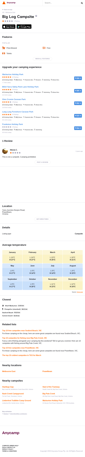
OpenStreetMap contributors (18, 414)
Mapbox (6, 414)
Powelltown (47, 371)
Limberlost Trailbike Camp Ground (16, 400)
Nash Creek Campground (13, 394)
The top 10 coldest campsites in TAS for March (21, 355)
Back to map (8, 9)
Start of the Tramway (51, 387)
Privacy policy (7, 449)
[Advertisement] (42, 184)
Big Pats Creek (48, 394)
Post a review (42, 162)
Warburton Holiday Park (52, 400)
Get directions (42, 219)
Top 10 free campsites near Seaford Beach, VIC (22, 331)
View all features (42, 59)
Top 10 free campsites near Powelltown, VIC (20, 348)
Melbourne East (10, 12)
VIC (3, 12)
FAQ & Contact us (8, 447)
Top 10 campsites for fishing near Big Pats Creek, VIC (24, 338)
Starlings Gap (8, 387)
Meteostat (80, 292)
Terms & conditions (9, 451)
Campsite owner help (10, 445)
